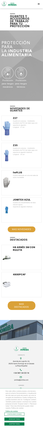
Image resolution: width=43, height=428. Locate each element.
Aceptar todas (14, 424)
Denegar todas (14, 419)
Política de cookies (12, 411)
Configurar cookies (14, 414)
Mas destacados (21, 305)
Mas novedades (21, 229)
